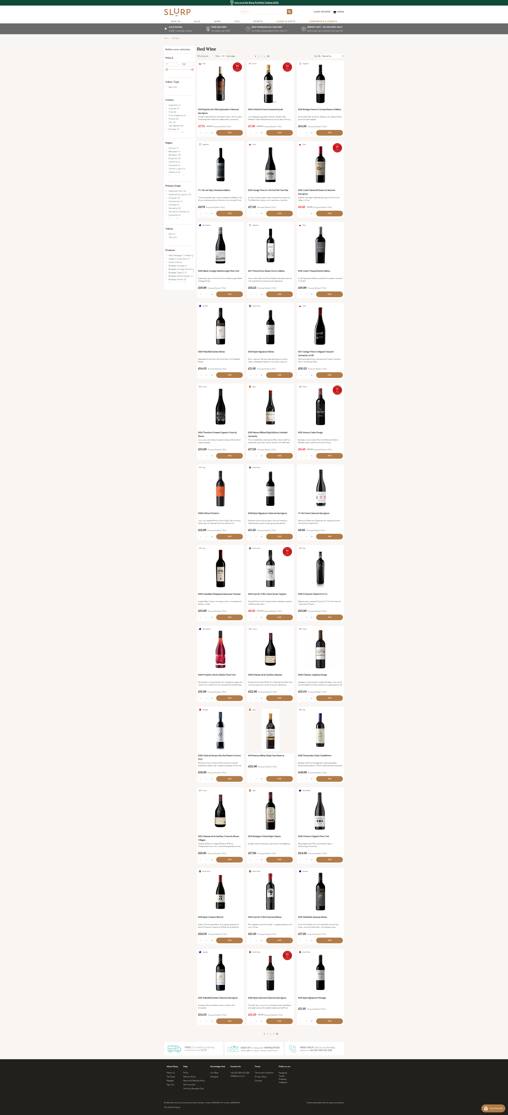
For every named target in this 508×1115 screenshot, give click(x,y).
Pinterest (282, 1079)
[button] (179, 57)
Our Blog (214, 1072)
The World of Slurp (172, 1107)
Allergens (214, 1076)
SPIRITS (258, 21)
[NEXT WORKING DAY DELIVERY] (266, 28)
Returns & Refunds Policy (194, 1080)
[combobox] (263, 11)
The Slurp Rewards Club (193, 1088)
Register (325, 12)
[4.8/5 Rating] (178, 28)
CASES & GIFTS (285, 21)
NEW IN (175, 21)
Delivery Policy (189, 1076)
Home (166, 38)
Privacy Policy (261, 1076)
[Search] (289, 11)
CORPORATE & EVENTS (323, 21)
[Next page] (268, 56)
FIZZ (237, 21)
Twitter (282, 1076)
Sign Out (170, 1084)
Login (317, 12)
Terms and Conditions (264, 1072)
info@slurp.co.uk (237, 1076)
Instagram (283, 1082)
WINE (217, 21)
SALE (197, 21)
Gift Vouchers (189, 1084)
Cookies (258, 1080)
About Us (171, 1072)
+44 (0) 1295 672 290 (240, 1072)
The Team (171, 1076)
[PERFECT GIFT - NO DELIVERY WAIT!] (322, 28)
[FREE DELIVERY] (219, 28)
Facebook (283, 1072)
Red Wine (176, 38)
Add (229, 133)
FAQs (185, 1072)
